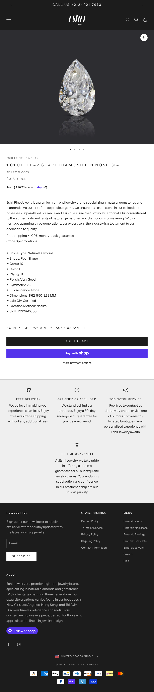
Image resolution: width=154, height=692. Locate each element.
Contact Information (94, 547)
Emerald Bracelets (135, 541)
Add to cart (77, 341)
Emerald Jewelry (134, 547)
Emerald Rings (133, 521)
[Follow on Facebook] (8, 644)
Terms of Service (92, 528)
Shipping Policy (90, 541)
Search (128, 554)
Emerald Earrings (134, 534)
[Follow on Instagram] (19, 644)
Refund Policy (89, 521)
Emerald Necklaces (136, 528)
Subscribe (21, 556)
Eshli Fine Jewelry (22, 158)
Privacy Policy (89, 534)
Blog (126, 561)
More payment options (77, 363)
